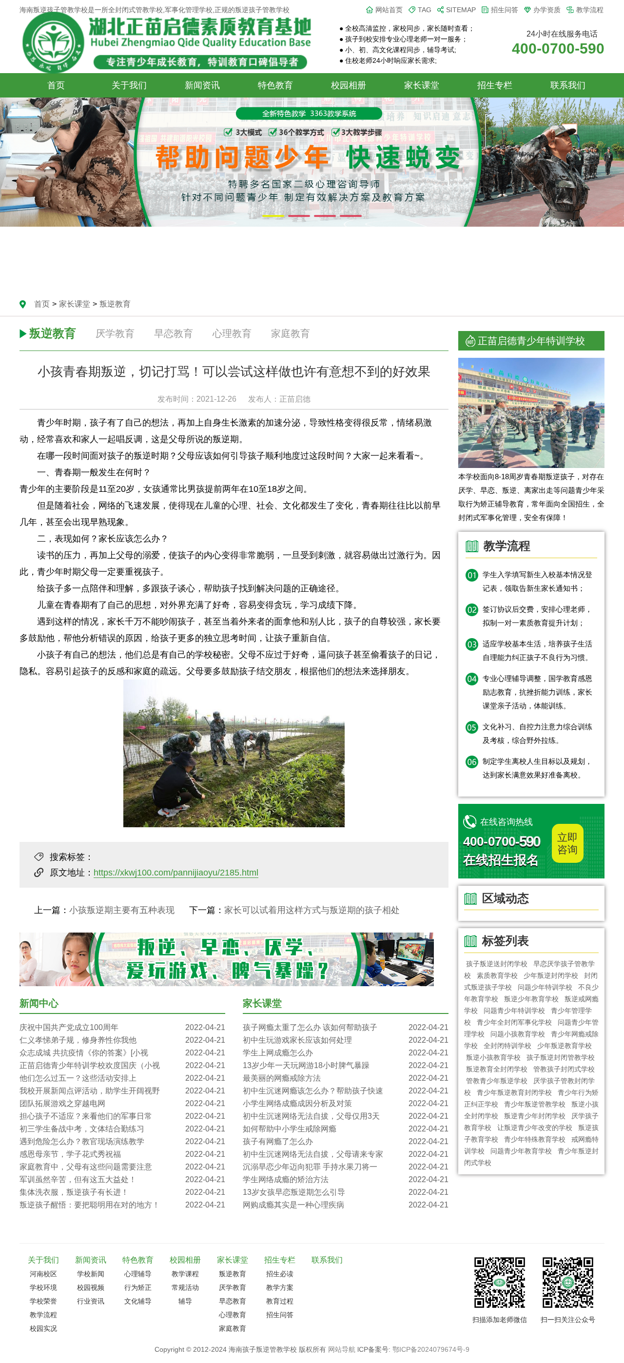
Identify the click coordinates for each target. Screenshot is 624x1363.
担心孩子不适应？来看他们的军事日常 (122, 1116)
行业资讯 (90, 1301)
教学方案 (279, 1287)
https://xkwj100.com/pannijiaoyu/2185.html (176, 872)
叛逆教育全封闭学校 (496, 1069)
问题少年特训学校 (545, 987)
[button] (273, 216)
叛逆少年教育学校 (531, 999)
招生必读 (279, 1274)
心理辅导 (138, 1274)
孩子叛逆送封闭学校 (496, 964)
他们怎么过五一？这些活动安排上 (122, 1078)
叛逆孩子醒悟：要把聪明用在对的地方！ (122, 1205)
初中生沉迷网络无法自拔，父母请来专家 (345, 1154)
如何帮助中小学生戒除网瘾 (345, 1129)
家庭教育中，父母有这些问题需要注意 (122, 1167)
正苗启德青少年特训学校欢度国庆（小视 (122, 1065)
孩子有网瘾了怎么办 (345, 1141)
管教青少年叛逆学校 (496, 1081)
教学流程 (590, 10)
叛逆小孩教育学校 (493, 1057)
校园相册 (348, 85)
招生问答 (504, 10)
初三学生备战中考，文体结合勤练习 (122, 1129)
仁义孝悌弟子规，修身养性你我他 (122, 1040)
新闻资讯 (202, 85)
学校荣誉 (43, 1301)
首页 (56, 85)
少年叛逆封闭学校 (551, 975)
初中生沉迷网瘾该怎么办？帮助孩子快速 (345, 1091)
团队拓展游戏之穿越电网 (122, 1103)
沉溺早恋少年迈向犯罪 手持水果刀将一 (345, 1167)
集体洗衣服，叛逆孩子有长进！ (122, 1192)
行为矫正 (138, 1287)
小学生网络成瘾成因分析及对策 (345, 1103)
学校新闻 (90, 1274)
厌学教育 (115, 333)
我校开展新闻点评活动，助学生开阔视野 (122, 1091)
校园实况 (43, 1328)
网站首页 (389, 10)
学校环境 (43, 1287)
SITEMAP (461, 10)
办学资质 (547, 10)
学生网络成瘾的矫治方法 (345, 1179)
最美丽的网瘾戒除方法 (345, 1078)
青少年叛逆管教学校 (534, 1104)
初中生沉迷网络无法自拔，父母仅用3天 (345, 1116)
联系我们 (567, 85)
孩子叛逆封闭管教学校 (561, 1057)
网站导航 (341, 1349)
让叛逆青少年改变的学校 (534, 1127)
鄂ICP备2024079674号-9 (430, 1349)
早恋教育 (173, 333)
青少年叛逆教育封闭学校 (514, 1092)
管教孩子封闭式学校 (564, 1069)
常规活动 (185, 1287)
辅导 (185, 1301)
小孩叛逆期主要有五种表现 (122, 910)
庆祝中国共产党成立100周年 (122, 1027)
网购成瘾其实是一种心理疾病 (345, 1205)
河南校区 (43, 1274)
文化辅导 (138, 1301)
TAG (424, 10)
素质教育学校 (497, 975)
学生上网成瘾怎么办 (345, 1053)
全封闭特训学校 (507, 1046)
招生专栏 (494, 85)
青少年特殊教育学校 (534, 1139)
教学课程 (185, 1274)
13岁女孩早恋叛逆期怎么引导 (345, 1192)
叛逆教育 (115, 304)
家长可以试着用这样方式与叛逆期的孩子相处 (312, 910)
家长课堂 (421, 85)
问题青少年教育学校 (521, 1151)
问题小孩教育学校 (517, 1034)
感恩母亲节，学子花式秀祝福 (122, 1154)
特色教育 (275, 85)
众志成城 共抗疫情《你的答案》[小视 (122, 1053)
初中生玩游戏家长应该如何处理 (345, 1040)
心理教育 (232, 333)
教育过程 (279, 1301)
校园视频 (90, 1287)
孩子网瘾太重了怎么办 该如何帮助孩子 (345, 1027)
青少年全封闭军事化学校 (514, 1022)
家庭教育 (290, 333)
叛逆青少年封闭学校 (534, 1116)
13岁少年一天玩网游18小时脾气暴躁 (345, 1065)
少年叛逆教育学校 (564, 1046)
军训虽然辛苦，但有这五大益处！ (122, 1179)
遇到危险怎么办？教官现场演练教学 (122, 1141)
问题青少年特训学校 (514, 1010)
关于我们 (129, 85)
